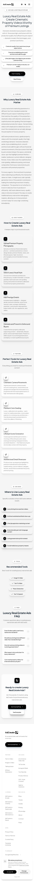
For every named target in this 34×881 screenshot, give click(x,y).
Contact (21, 819)
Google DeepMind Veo (12, 854)
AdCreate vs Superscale (8, 808)
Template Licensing (8, 844)
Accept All (10, 872)
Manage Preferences (24, 871)
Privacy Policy (9, 832)
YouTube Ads (22, 772)
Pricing (20, 807)
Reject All (17, 877)
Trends (20, 800)
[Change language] (21, 4)
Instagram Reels (23, 768)
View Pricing (17, 79)
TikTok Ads (21, 764)
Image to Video (9, 762)
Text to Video (9, 759)
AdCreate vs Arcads (8, 797)
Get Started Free (16, 707)
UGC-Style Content (21, 780)
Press (20, 822)
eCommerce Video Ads (22, 759)
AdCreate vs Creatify (8, 802)
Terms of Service (10, 835)
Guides (20, 803)
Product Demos (23, 776)
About (20, 815)
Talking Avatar (9, 766)
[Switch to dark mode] (25, 4)
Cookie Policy (9, 839)
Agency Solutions (21, 786)
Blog (19, 796)
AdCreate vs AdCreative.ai (9, 813)
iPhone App (21, 811)
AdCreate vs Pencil (8, 819)
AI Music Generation (8, 771)
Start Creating (16, 74)
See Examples (17, 712)
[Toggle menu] (29, 4)
